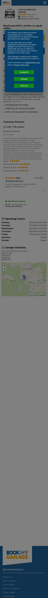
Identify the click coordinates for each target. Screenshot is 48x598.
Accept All (24, 72)
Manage (24, 79)
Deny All (24, 86)
